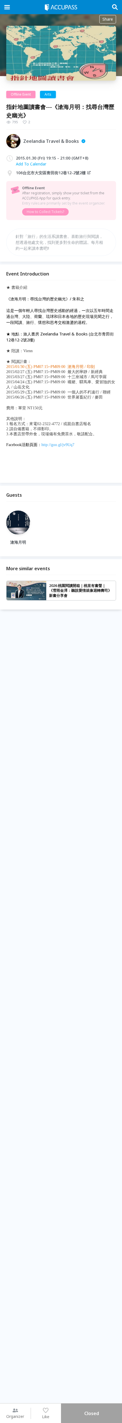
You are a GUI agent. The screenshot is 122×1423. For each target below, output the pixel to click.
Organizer (15, 1416)
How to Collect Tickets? (45, 211)
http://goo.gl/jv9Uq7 (57, 445)
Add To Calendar (31, 164)
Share (107, 19)
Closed (91, 1413)
